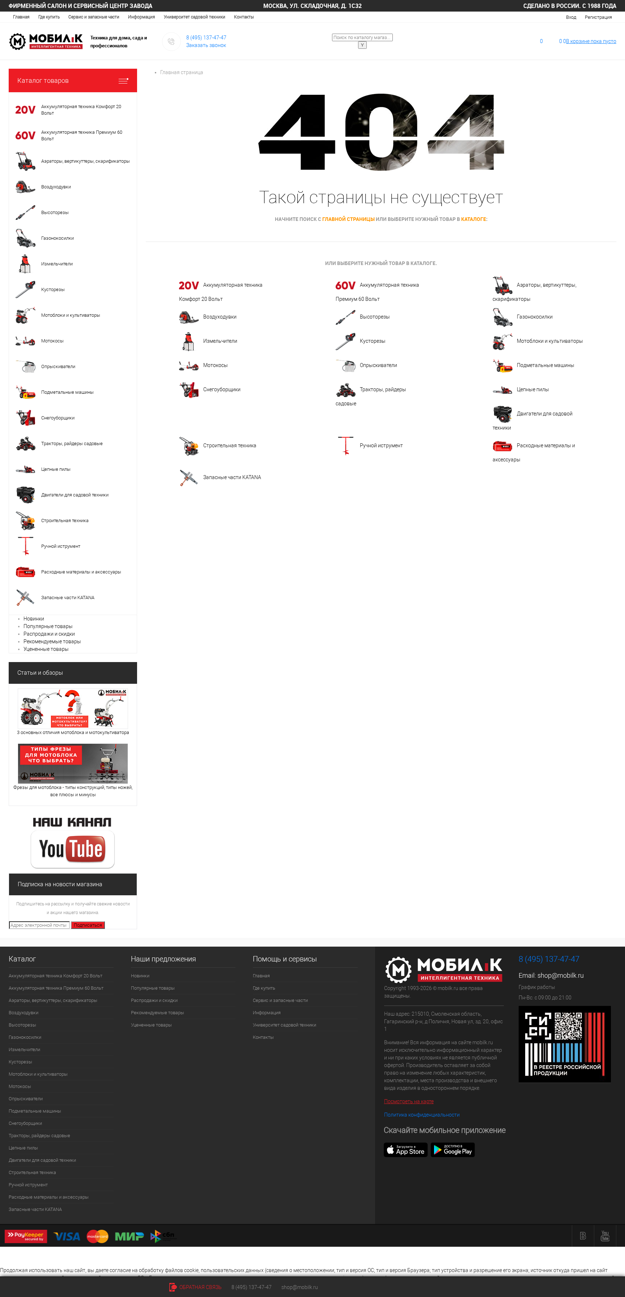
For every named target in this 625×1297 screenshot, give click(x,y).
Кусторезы (373, 341)
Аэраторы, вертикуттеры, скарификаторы (535, 292)
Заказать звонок (206, 45)
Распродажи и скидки (49, 634)
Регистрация (598, 17)
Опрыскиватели (378, 365)
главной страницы (348, 219)
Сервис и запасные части (93, 17)
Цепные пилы (533, 389)
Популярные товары (48, 626)
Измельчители (220, 341)
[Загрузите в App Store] (406, 1149)
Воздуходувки (220, 317)
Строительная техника (229, 445)
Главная (21, 17)
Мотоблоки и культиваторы (550, 341)
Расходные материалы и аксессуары (534, 452)
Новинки (34, 619)
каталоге (473, 219)
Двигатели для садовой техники (533, 421)
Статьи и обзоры (40, 672)
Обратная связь (200, 1287)
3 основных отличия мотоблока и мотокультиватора (73, 732)
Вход (571, 17)
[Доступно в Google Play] (453, 1149)
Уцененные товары (46, 649)
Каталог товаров (43, 80)
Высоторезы (375, 317)
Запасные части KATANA (232, 477)
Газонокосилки (535, 317)
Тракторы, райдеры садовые (371, 396)
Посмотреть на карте (409, 1101)
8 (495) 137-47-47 (206, 37)
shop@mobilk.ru (560, 975)
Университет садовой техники (194, 17)
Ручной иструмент (381, 445)
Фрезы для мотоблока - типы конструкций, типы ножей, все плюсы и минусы (72, 791)
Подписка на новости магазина (60, 884)
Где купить (49, 17)
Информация (141, 17)
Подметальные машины (545, 365)
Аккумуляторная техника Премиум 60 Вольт (377, 292)
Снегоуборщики (222, 389)
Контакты (244, 17)
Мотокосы (215, 365)
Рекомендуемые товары (52, 641)
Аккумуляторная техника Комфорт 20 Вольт (221, 292)
